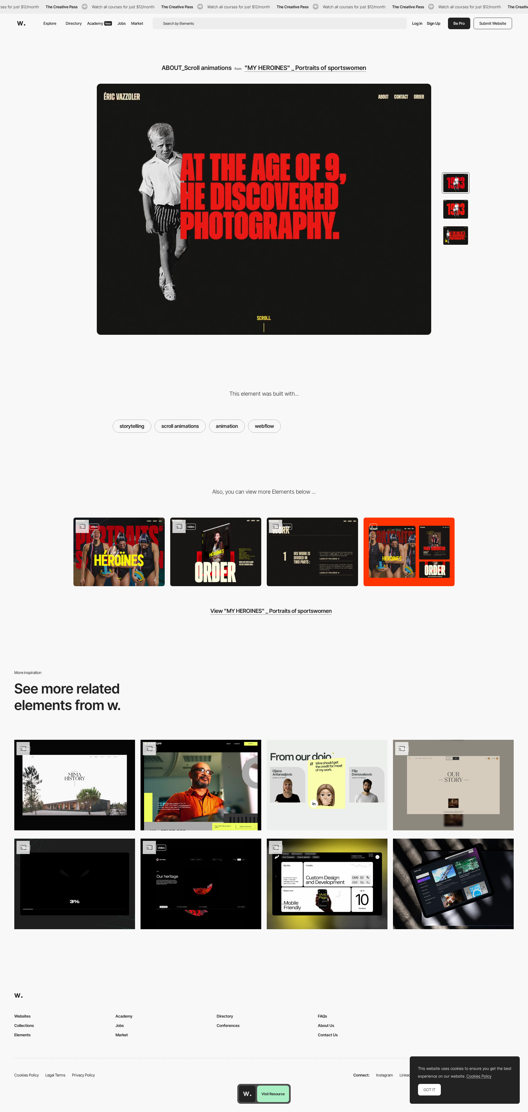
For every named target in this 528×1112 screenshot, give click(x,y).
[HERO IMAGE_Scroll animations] (119, 552)
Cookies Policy (26, 1075)
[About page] (201, 785)
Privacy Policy (83, 1075)
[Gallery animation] (312, 552)
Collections (24, 1025)
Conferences (228, 1025)
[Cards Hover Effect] (327, 884)
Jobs (121, 23)
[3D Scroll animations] (216, 552)
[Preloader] (74, 884)
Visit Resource (273, 1094)
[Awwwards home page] (247, 1094)
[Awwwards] (21, 23)
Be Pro (459, 23)
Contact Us (328, 1034)
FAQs (322, 1016)
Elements (22, 1034)
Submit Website (492, 23)
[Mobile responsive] (409, 552)
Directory (74, 23)
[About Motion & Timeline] (201, 884)
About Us (326, 1025)
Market (137, 23)
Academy (99, 23)
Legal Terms (55, 1075)
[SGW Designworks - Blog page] (453, 884)
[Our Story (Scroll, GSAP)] (453, 785)
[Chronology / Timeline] (74, 785)
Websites (22, 1016)
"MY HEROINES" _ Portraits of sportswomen (305, 68)
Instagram (384, 1075)
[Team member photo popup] (327, 785)
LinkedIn (407, 1075)
